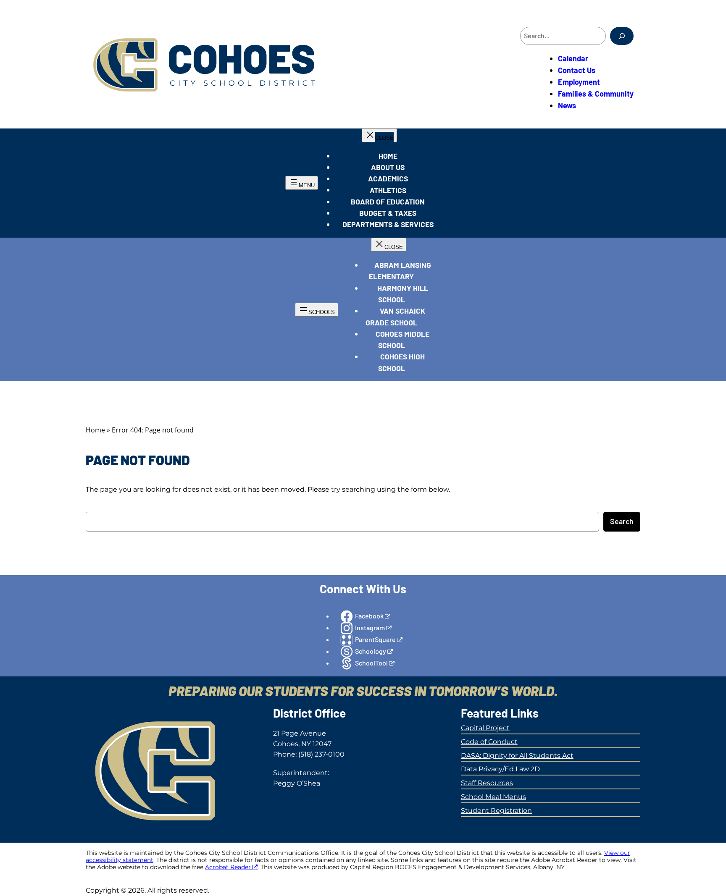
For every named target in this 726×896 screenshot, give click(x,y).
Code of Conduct (489, 742)
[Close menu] (379, 135)
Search (622, 521)
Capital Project (485, 728)
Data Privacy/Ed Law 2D (500, 769)
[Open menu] (301, 183)
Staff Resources (487, 783)
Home (95, 430)
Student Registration (496, 811)
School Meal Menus (493, 797)
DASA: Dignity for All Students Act (517, 756)
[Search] (622, 36)
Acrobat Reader (228, 867)
